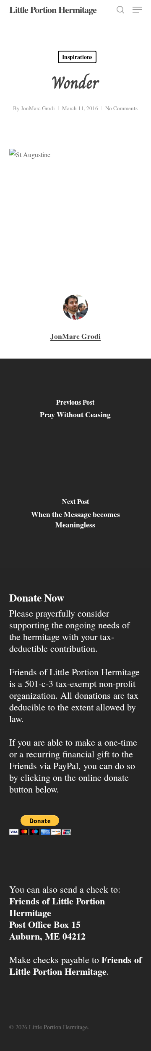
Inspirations (77, 56)
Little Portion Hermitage (52, 9)
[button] (137, 9)
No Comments (121, 108)
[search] (120, 9)
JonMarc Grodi (38, 108)
